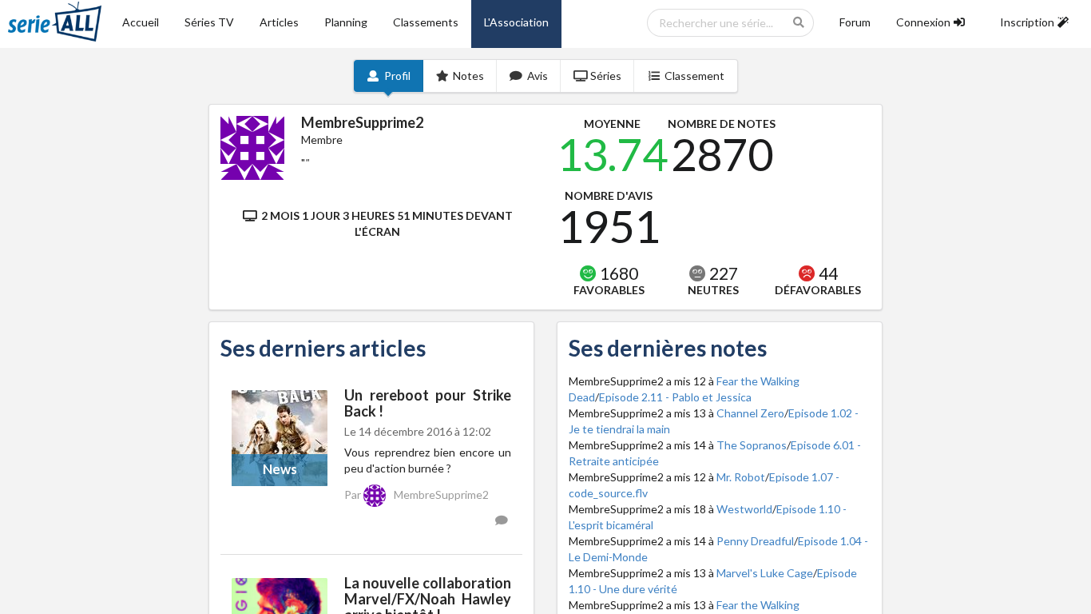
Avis (537, 75)
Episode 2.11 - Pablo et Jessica (675, 397)
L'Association (516, 22)
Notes (468, 75)
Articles (279, 22)
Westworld (744, 509)
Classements (425, 22)
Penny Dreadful (755, 541)
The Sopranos (751, 445)
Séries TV (209, 22)
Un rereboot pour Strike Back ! (427, 403)
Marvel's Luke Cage (764, 573)
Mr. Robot (740, 477)
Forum (855, 22)
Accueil (140, 22)
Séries (605, 75)
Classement (694, 75)
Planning (345, 22)
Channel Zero (750, 413)
